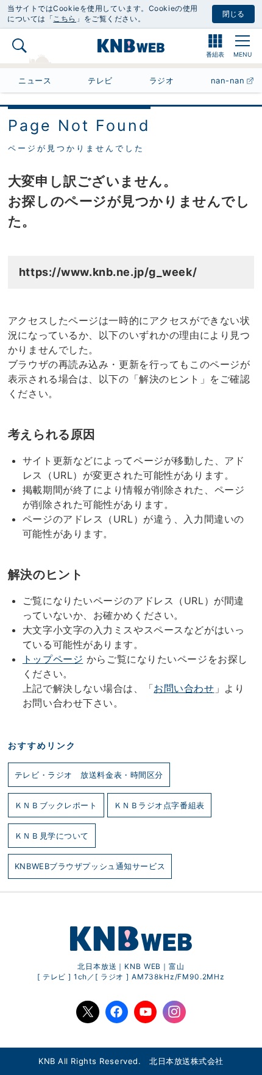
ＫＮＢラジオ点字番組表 (159, 805)
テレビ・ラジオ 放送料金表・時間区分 (89, 775)
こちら (64, 18)
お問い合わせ (184, 688)
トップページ (53, 659)
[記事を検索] (19, 45)
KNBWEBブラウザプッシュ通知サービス (90, 866)
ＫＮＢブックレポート (56, 805)
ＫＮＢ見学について (52, 836)
